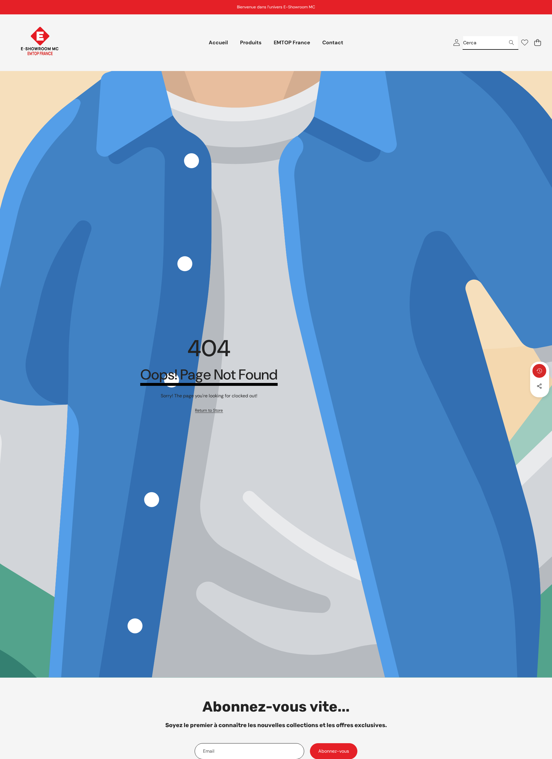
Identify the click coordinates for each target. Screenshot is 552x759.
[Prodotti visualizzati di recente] (539, 371)
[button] (533, 7)
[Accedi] (456, 42)
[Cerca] (511, 42)
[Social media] (539, 386)
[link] (209, 410)
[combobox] (490, 42)
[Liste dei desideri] (524, 42)
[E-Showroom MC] (40, 43)
